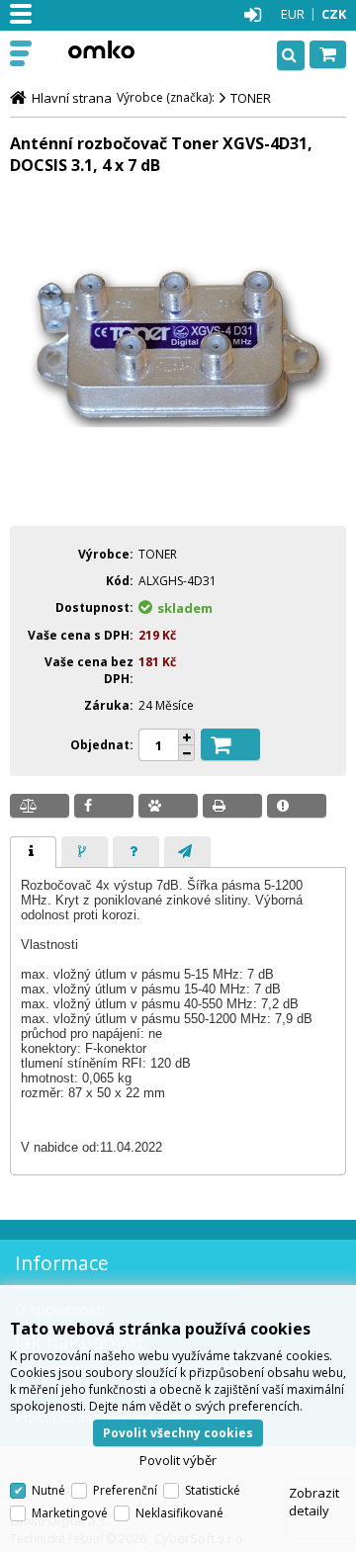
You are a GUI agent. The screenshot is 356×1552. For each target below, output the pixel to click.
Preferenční (125, 1490)
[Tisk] (232, 806)
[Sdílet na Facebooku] (104, 806)
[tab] (33, 852)
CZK (333, 14)
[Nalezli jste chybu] (296, 806)
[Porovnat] (39, 806)
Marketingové (70, 1513)
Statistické (212, 1490)
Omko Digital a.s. (101, 49)
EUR (293, 14)
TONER (250, 98)
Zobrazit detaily (314, 1501)
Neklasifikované (179, 1513)
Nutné (48, 1490)
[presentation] (33, 852)
